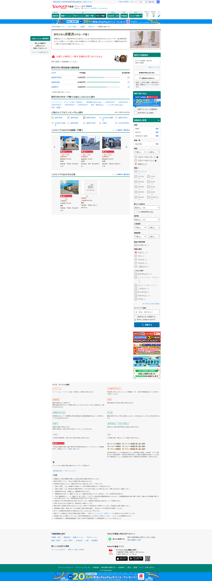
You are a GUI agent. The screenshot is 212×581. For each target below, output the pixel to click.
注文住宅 (111, 16)
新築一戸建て (90, 16)
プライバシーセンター (83, 567)
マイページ (149, 84)
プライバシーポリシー (65, 567)
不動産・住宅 (56, 537)
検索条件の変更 (140, 120)
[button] (54, 139)
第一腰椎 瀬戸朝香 (151, 2)
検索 (158, 1)
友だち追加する (119, 539)
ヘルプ (132, 2)
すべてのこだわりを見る (151, 304)
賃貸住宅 (55, 16)
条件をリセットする (154, 67)
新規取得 (89, 6)
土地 (117, 16)
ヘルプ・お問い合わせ (146, 567)
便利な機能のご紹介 (134, 540)
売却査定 (124, 16)
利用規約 (96, 567)
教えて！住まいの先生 (76, 549)
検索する (148, 324)
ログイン (77, 8)
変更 (157, 129)
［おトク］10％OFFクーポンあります (95, 8)
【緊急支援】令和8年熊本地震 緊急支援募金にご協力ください (72, 2)
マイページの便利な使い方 (40, 52)
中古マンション (78, 16)
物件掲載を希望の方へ (109, 567)
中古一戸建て (101, 16)
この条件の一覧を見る (122, 130)
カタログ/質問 (134, 16)
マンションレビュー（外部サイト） (101, 513)
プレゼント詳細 (66, 449)
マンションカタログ (58, 549)
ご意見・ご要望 (131, 567)
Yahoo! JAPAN (123, 2)
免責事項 (121, 567)
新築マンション (66, 16)
